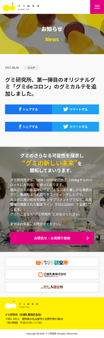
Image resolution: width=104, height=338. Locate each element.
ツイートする (78, 109)
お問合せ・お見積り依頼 (52, 238)
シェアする (30, 109)
